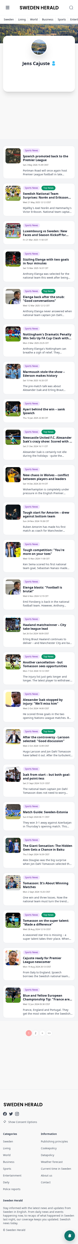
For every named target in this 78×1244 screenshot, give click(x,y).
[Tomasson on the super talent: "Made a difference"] (13, 920)
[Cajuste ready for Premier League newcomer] (13, 957)
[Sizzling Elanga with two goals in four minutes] (13, 259)
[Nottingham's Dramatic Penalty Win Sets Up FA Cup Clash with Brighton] (13, 334)
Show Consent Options (22, 1122)
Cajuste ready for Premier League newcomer (42, 960)
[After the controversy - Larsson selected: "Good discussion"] (13, 736)
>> (49, 1033)
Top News (48, 187)
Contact (46, 1182)
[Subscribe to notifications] (69, 1235)
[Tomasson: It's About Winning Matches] (13, 882)
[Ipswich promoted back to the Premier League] (13, 155)
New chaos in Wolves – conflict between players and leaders (46, 477)
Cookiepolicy (49, 1148)
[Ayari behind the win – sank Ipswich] (13, 408)
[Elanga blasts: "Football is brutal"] (13, 587)
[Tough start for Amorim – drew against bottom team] (13, 512)
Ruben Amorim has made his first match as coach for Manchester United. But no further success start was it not (45, 529)
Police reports (11, 1189)
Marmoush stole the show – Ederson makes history (44, 373)
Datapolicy (47, 1155)
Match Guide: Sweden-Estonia (45, 812)
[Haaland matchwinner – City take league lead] (13, 624)
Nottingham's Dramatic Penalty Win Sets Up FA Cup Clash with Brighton (47, 336)
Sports (62, 19)
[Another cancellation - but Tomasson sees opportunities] (13, 661)
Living (22, 19)
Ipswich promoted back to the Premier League (45, 158)
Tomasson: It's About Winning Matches (45, 885)
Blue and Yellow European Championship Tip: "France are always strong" (46, 997)
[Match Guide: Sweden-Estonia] (13, 811)
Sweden (9, 19)
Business (47, 19)
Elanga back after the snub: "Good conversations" (44, 299)
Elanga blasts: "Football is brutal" (42, 589)
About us (46, 1175)
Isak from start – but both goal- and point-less (46, 776)
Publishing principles (54, 1141)
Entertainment (12, 1175)
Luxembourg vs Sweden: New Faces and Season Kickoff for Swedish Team (45, 233)
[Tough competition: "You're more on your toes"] (13, 549)
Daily (6, 1182)
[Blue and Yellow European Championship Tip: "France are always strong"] (13, 995)
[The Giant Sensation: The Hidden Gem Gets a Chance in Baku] (13, 845)
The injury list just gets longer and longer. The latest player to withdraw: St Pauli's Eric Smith (46, 678)
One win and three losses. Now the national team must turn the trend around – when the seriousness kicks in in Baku (46, 899)
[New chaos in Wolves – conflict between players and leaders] (13, 474)
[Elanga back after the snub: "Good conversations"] (13, 296)
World (34, 19)
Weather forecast (52, 1162)
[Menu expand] (7, 7)
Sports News (31, 150)
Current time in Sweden (56, 1168)
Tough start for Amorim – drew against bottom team (46, 514)
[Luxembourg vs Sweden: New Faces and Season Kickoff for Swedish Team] (13, 230)
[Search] (71, 7)
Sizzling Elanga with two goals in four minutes (46, 261)
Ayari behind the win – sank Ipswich (44, 411)
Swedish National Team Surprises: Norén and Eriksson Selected (45, 195)
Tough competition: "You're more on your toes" (43, 552)
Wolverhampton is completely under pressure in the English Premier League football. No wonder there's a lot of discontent (46, 491)
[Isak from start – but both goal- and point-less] (13, 774)
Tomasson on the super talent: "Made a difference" (46, 922)
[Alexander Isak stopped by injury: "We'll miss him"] (13, 699)
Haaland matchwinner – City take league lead (44, 627)
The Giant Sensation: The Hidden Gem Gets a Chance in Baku (47, 847)
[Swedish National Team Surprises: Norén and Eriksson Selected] (13, 193)
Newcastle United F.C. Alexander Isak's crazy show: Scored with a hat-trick (47, 439)
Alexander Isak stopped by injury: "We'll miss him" (43, 701)
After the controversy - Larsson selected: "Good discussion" (46, 739)
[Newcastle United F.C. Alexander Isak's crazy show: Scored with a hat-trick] (13, 437)
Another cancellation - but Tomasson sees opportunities (45, 664)
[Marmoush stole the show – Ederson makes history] (13, 371)
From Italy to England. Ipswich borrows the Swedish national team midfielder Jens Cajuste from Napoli (45, 974)
